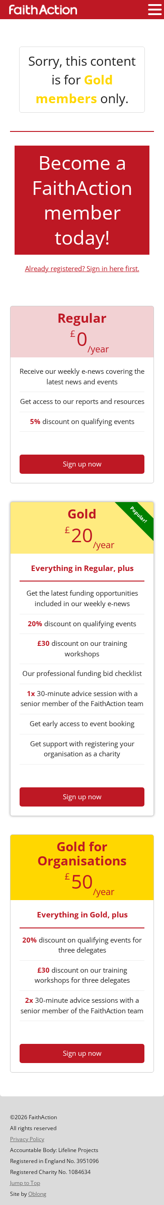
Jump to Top (25, 1183)
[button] (155, 10)
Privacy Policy (27, 1139)
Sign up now (82, 463)
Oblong (37, 1194)
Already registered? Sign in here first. (82, 268)
